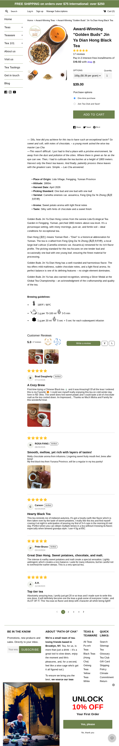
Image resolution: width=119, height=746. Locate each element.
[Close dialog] (113, 684)
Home (8, 19)
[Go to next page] (84, 612)
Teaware (13, 35)
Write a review (83, 343)
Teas (13, 27)
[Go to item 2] (51, 356)
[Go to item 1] (35, 356)
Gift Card (105, 661)
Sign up (39, 11)
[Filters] (105, 343)
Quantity (108, 70)
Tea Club (104, 657)
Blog (7, 83)
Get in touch (11, 75)
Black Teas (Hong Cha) (89, 657)
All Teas (87, 641)
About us (10, 51)
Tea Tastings (12, 67)
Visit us (8, 59)
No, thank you (87, 732)
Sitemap (104, 645)
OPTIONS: (78, 70)
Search (104, 641)
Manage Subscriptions (57, 11)
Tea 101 (13, 43)
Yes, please (88, 724)
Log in (30, 11)
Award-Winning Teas (45, 20)
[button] (81, 50)
